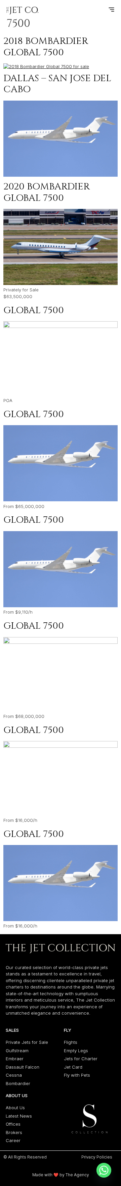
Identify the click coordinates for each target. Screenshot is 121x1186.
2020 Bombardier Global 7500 (46, 192)
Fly (67, 1030)
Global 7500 (33, 310)
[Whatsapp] (103, 1170)
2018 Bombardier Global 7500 (45, 47)
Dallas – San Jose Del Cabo (57, 84)
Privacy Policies (96, 1157)
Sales (12, 1030)
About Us (17, 1095)
